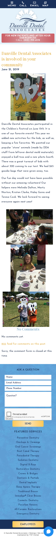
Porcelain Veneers (28, 505)
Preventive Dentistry (28, 438)
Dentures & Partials (28, 478)
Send (28, 424)
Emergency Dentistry (28, 514)
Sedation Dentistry (28, 460)
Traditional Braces (28, 491)
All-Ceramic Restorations (28, 509)
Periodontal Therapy (28, 456)
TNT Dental (34, 535)
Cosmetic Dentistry (28, 500)
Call (28, 38)
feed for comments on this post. (24, 344)
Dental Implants (28, 482)
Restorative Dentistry (28, 469)
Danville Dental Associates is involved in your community (26, 58)
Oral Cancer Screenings (28, 447)
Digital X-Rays (28, 465)
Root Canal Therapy (28, 451)
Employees (28, 524)
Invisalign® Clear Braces (28, 496)
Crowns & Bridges (28, 474)
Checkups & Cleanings (28, 442)
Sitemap (32, 533)
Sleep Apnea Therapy (28, 487)
